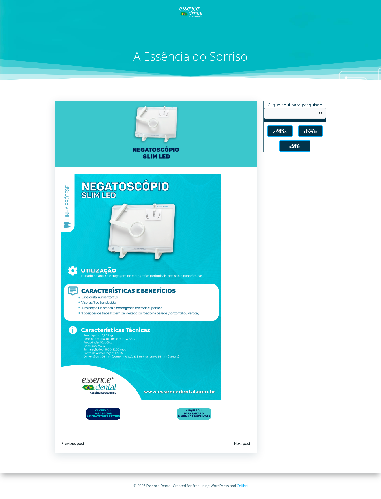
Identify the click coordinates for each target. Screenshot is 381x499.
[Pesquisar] (320, 113)
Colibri (242, 485)
